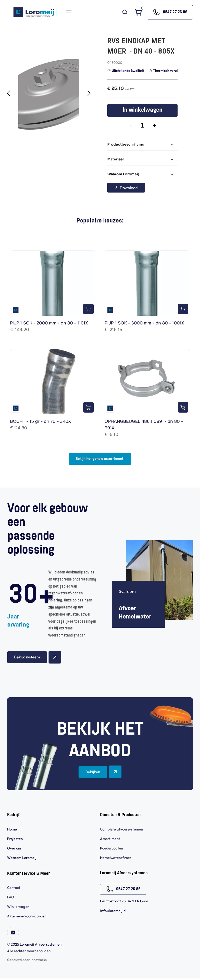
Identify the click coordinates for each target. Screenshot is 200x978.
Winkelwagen (18, 906)
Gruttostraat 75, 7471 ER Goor (124, 901)
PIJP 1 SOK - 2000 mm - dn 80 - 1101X (49, 323)
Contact (13, 887)
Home (12, 829)
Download (129, 187)
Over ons (14, 848)
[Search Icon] (125, 12)
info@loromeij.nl (113, 910)
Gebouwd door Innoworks (27, 960)
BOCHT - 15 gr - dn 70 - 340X (40, 421)
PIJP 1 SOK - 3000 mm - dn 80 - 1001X (144, 323)
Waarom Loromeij (22, 857)
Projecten (15, 838)
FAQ (10, 897)
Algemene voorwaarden (27, 916)
